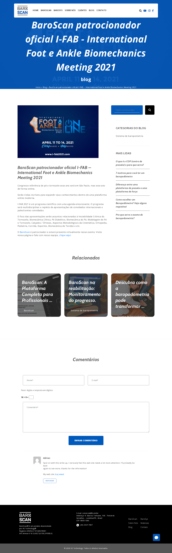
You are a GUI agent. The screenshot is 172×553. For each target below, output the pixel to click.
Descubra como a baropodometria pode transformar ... (132, 294)
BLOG (91, 10)
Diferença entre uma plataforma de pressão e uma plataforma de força (131, 188)
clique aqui (65, 235)
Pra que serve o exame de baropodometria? (129, 216)
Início (38, 87)
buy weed (59, 474)
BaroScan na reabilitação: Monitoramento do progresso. (85, 291)
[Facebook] (153, 11)
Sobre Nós (133, 523)
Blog (45, 87)
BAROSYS (58, 10)
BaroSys (144, 519)
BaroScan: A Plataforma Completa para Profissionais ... (37, 291)
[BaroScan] (23, 10)
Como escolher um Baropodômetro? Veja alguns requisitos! (131, 203)
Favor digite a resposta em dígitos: (37, 390)
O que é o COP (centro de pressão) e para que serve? (130, 163)
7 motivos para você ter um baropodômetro (130, 175)
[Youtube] (144, 11)
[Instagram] (149, 11)
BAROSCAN (46, 10)
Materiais (145, 523)
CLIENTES (82, 10)
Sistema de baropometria (129, 136)
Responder (50, 481)
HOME (35, 10)
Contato (144, 527)
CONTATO (101, 10)
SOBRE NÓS (70, 10)
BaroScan (25, 232)
